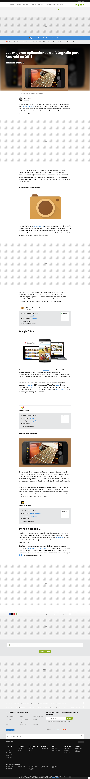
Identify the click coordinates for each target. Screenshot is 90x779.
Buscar (81, 736)
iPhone (54, 41)
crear (57, 385)
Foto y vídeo (27, 614)
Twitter (83, 5)
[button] (27, 98)
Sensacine (31, 748)
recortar (32, 387)
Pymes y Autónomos (77, 751)
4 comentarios (11, 62)
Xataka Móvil (9, 750)
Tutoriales (8, 719)
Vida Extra (20, 750)
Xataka (7, 748)
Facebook (17, 62)
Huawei (7, 722)
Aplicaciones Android (36, 614)
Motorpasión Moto (56, 750)
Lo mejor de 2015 (47, 614)
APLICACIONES (26, 5)
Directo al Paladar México (45, 767)
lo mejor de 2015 (28, 106)
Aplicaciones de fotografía (60, 614)
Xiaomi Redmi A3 (31, 707)
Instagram (78, 5)
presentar (45, 370)
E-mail (23, 62)
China (44, 41)
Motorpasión (55, 748)
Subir (80, 742)
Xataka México (9, 766)
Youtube (81, 5)
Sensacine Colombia (31, 769)
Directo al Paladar (45, 748)
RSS (63, 729)
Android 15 (39, 707)
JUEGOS (34, 5)
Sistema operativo (24, 719)
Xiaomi (34, 722)
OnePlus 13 (66, 707)
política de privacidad (65, 721)
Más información (55, 777)
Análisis (21, 716)
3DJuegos (20, 748)
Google (21, 722)
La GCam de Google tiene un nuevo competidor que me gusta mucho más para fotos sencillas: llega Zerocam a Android (40, 703)
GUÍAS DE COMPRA (51, 5)
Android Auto (23, 724)
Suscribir (69, 718)
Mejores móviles (58, 707)
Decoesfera (66, 750)
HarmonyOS (31, 41)
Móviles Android (10, 716)
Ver (45, 651)
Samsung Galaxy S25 (20, 707)
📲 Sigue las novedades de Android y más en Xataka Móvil (44, 38)
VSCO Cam (30, 548)
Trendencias (66, 748)
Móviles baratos (61, 41)
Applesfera (8, 752)
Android (25, 41)
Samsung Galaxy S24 (75, 707)
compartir (30, 385)
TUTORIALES (41, 5)
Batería (69, 41)
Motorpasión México (55, 767)
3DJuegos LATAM (21, 766)
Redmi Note (38, 41)
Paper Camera (43, 548)
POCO (74, 41)
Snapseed (59, 538)
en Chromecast (60, 389)
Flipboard (76, 5)
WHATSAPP (60, 5)
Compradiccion (67, 752)
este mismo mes (38, 226)
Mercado (35, 719)
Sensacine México (33, 766)
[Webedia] (81, 1)
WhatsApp (19, 41)
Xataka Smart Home (9, 755)
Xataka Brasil (9, 768)
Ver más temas (10, 730)
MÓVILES (18, 5)
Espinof (30, 750)
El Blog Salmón (78, 748)
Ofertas (49, 41)
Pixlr (20, 555)
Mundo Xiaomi (9, 757)
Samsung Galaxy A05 (48, 707)
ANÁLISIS (12, 5)
